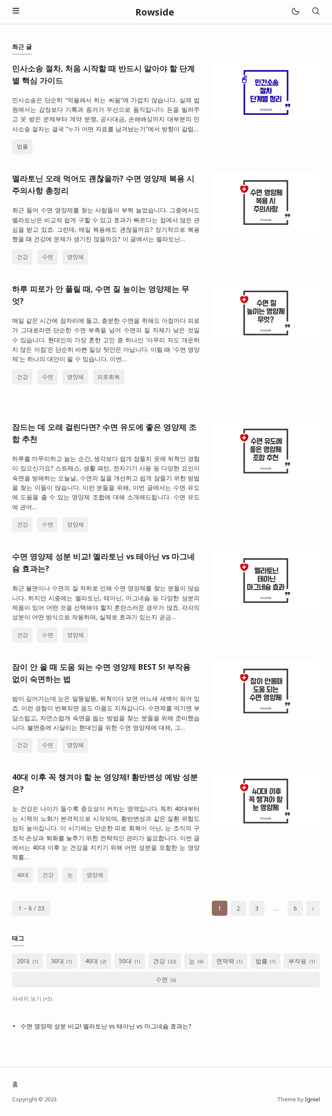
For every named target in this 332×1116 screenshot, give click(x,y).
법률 (22, 146)
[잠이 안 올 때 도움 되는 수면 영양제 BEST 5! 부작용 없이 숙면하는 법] (266, 719)
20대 (23, 961)
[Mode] (295, 11)
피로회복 (108, 377)
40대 (23, 875)
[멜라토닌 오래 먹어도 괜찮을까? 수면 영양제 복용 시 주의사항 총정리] (266, 230)
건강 (22, 257)
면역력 (225, 961)
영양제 (75, 257)
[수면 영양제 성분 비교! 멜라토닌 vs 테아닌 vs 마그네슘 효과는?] (266, 608)
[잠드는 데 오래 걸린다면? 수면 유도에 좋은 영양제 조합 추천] (266, 479)
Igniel (312, 1099)
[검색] (315, 12)
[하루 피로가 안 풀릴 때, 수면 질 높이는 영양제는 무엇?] (266, 341)
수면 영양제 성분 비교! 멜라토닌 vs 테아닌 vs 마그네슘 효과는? (106, 1026)
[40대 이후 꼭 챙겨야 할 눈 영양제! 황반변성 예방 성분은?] (266, 829)
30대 (57, 961)
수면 (47, 257)
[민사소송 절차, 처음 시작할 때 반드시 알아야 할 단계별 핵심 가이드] (266, 120)
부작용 (297, 961)
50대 (125, 961)
